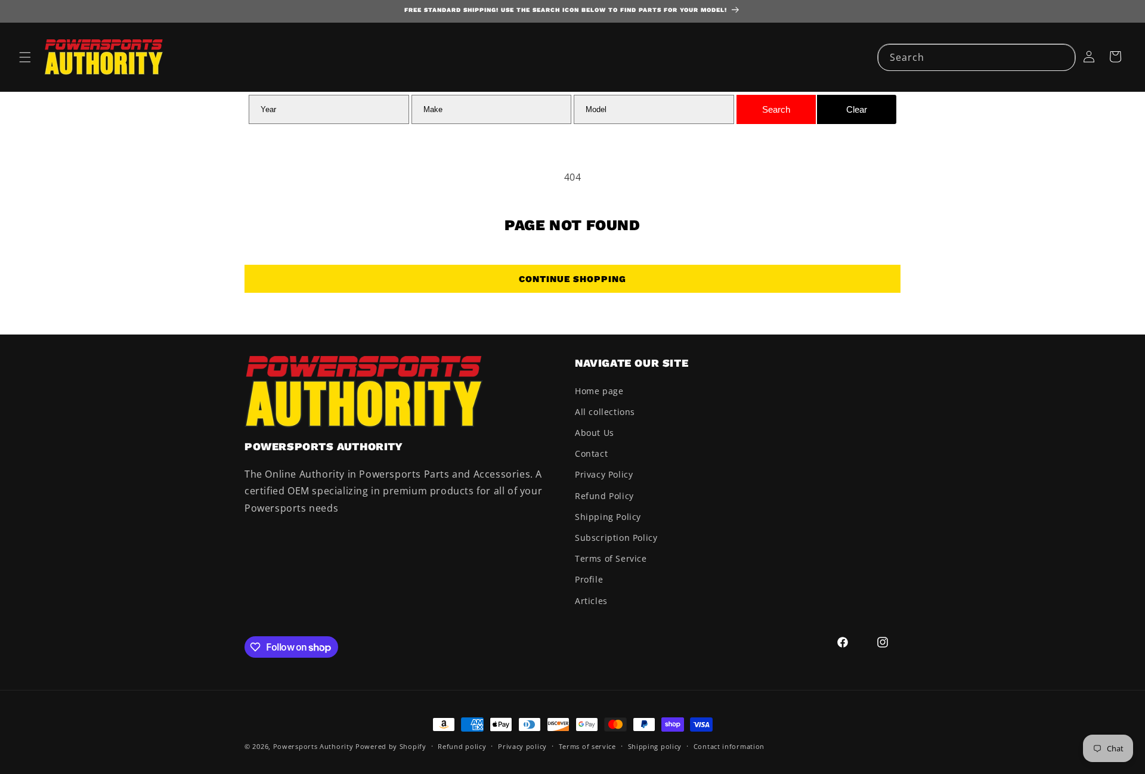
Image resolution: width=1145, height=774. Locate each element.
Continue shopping (572, 279)
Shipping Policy (608, 516)
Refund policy (462, 746)
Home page (599, 391)
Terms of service (587, 746)
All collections (605, 411)
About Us (594, 432)
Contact (591, 453)
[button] (25, 57)
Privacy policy (522, 746)
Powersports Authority (313, 746)
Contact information (729, 746)
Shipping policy (655, 746)
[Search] (1062, 57)
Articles (591, 600)
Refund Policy (604, 495)
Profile (589, 579)
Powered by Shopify (390, 746)
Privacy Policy (604, 474)
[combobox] (976, 57)
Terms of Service (611, 558)
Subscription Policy (616, 537)
